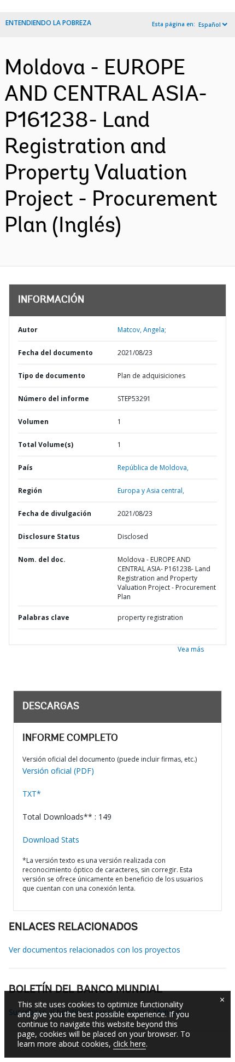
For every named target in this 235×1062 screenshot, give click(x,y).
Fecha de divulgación (54, 513)
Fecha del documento (55, 352)
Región (30, 490)
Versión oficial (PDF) (58, 770)
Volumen (33, 421)
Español (209, 24)
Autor (28, 329)
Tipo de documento (51, 375)
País (25, 467)
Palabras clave (43, 617)
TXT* (31, 793)
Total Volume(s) (45, 444)
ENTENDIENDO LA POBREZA (48, 22)
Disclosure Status (49, 536)
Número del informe (53, 398)
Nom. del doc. (42, 559)
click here (129, 1043)
